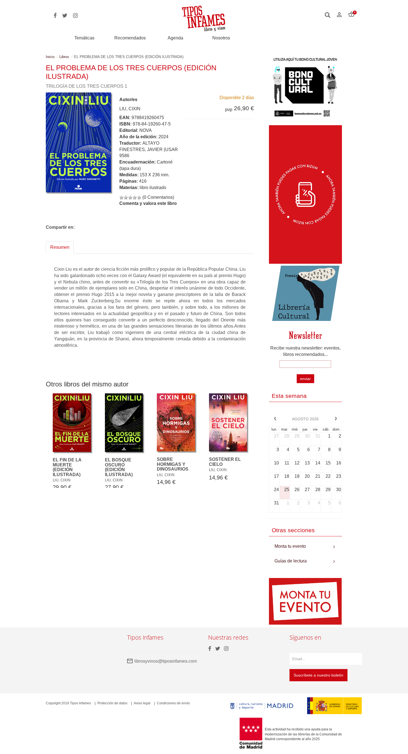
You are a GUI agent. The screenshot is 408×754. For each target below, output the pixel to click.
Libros (64, 57)
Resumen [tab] (59, 247)
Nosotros (221, 38)
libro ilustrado (153, 187)
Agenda (175, 38)
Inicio (50, 57)
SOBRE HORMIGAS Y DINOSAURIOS (172, 464)
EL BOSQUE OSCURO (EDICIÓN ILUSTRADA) (119, 467)
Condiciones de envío (173, 703)
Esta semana (289, 396)
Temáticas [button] (84, 38)
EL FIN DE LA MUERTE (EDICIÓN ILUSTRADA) (67, 467)
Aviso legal (142, 703)
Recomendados (130, 38)
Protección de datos (112, 703)
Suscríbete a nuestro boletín (318, 675)
